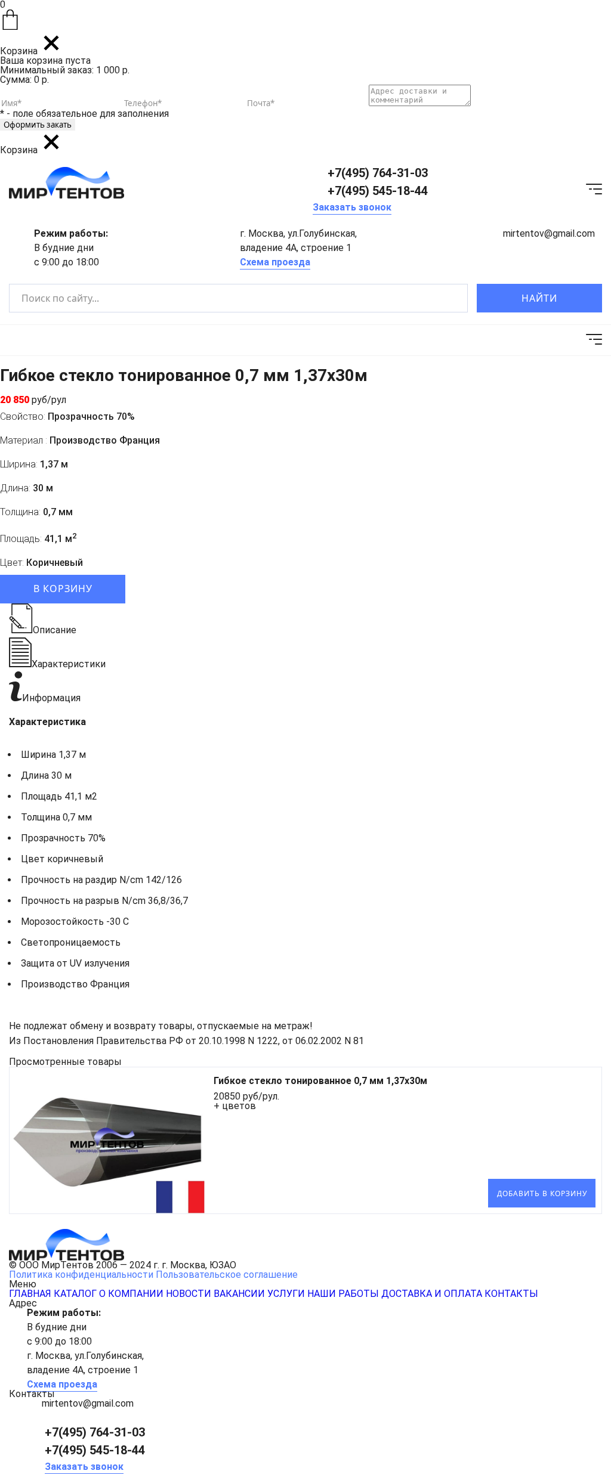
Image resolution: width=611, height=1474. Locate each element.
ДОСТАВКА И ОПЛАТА (431, 1293)
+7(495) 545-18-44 (378, 191)
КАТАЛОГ (75, 1293)
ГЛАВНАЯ (30, 1293)
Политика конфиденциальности (81, 1274)
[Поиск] (448, 298)
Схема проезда (275, 262)
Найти (539, 298)
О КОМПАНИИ (131, 1293)
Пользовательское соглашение (227, 1274)
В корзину (62, 588)
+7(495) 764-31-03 (378, 173)
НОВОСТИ (188, 1293)
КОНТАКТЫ (511, 1293)
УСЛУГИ (286, 1293)
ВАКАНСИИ (239, 1293)
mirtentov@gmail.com (549, 233)
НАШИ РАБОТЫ (343, 1293)
